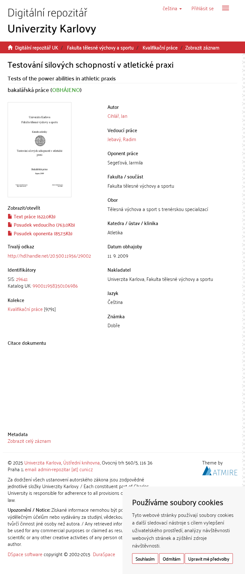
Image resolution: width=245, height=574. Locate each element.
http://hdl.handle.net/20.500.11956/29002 (49, 255)
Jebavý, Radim (122, 138)
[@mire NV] (219, 469)
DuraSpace (104, 553)
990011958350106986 (55, 285)
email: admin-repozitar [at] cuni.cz (59, 468)
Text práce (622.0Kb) (34, 216)
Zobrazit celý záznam (29, 440)
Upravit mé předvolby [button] (208, 559)
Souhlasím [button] (145, 559)
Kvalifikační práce (160, 47)
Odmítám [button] (172, 559)
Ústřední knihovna (81, 462)
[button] (172, 8)
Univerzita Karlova (42, 462)
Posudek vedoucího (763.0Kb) (43, 224)
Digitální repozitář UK (36, 47)
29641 (22, 278)
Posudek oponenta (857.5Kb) (42, 233)
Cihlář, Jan (117, 115)
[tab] (53, 282)
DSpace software (25, 553)
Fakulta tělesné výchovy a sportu (100, 47)
